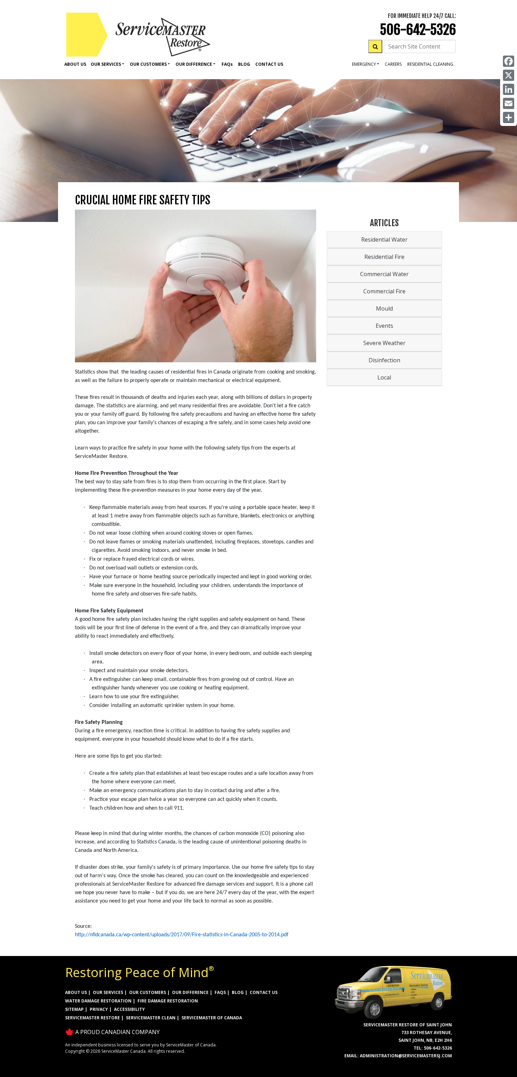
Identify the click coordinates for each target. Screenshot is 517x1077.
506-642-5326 (418, 29)
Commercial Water (384, 274)
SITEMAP (74, 1009)
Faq (227, 64)
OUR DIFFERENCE (190, 992)
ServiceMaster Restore (92, 1018)
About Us (75, 64)
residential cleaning (430, 64)
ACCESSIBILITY (129, 1009)
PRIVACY (99, 1009)
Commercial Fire (384, 291)
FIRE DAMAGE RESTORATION (168, 1001)
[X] (509, 75)
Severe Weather (384, 343)
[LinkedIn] (509, 89)
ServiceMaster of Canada (211, 1018)
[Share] (509, 117)
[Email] (509, 103)
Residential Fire (384, 257)
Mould (384, 308)
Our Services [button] (106, 64)
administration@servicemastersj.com (406, 1056)
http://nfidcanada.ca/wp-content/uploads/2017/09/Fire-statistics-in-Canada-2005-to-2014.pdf (181, 935)
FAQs (220, 992)
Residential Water (384, 239)
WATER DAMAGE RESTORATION (98, 1001)
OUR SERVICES (108, 992)
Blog (244, 64)
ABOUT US (76, 992)
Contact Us (269, 64)
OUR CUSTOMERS (147, 992)
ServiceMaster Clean (150, 1018)
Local (384, 377)
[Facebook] (509, 61)
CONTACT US (263, 992)
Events (384, 326)
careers (393, 64)
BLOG (238, 992)
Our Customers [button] (148, 64)
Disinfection (384, 360)
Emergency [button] (364, 64)
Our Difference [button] (193, 64)
